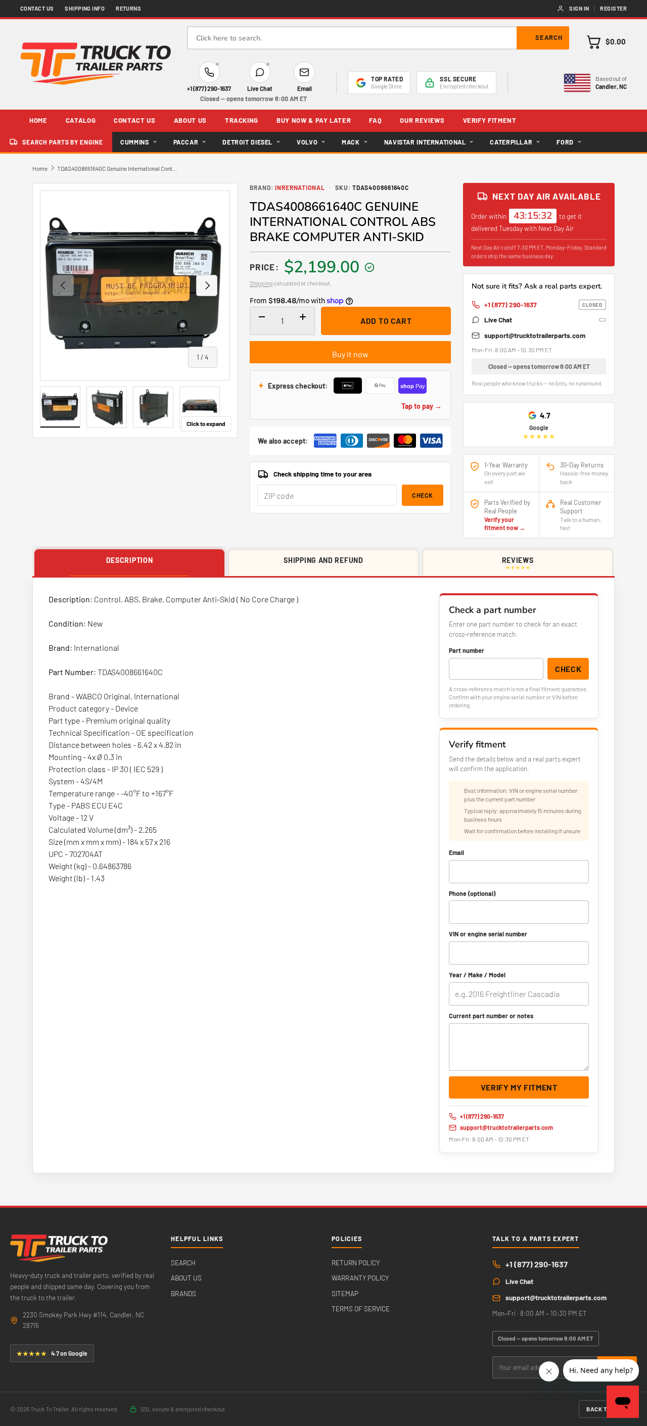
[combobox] (378, 38)
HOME (38, 120)
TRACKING (241, 120)
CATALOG (81, 120)
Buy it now (350, 354)
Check (422, 495)
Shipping (261, 283)
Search (549, 37)
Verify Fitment (490, 120)
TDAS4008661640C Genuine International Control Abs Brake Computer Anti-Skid (117, 168)
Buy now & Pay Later (313, 120)
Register (613, 8)
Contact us (37, 8)
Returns (128, 8)
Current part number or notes (491, 1016)
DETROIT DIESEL (247, 142)
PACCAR (186, 142)
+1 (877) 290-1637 (543, 304)
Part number (466, 650)
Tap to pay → (421, 406)
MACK (351, 142)
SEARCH (183, 1262)
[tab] (129, 563)
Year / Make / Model (477, 975)
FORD (565, 142)
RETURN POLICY (356, 1262)
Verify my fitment (519, 1087)
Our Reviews (422, 120)
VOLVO (307, 142)
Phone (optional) (472, 893)
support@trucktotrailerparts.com (534, 335)
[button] (606, 42)
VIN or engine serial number (488, 934)
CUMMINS (134, 142)
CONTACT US (135, 120)
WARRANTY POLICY (360, 1277)
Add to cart (386, 320)
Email (456, 852)
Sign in (579, 8)
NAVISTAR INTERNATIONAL (425, 142)
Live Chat (498, 319)
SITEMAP (345, 1293)
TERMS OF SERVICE (361, 1308)
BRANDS (183, 1293)
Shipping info (85, 8)
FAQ (375, 120)
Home (40, 168)
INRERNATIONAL (300, 187)
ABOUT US (190, 120)
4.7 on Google (52, 1353)
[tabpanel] (323, 875)
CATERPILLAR (511, 142)
